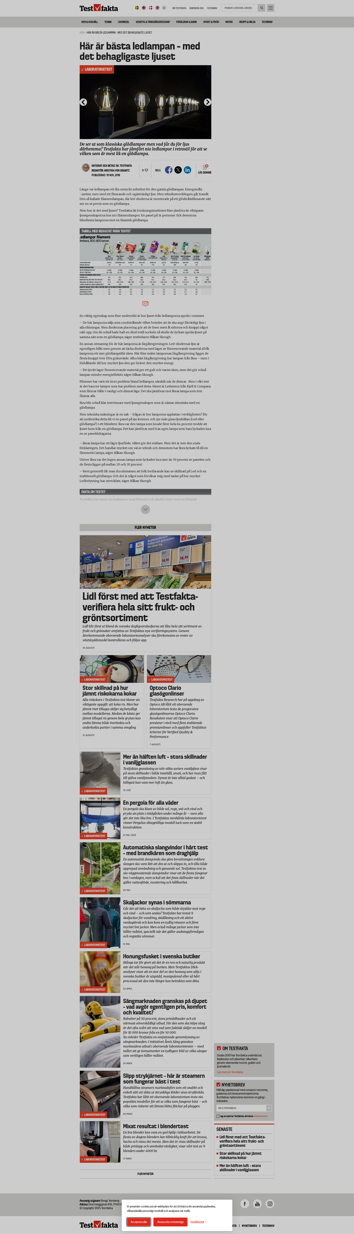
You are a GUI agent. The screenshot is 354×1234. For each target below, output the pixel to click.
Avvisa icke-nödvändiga (170, 1222)
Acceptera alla (139, 1222)
